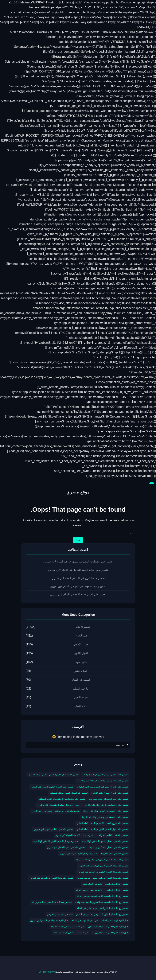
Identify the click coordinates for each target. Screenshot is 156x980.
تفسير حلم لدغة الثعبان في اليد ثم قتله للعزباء (51, 878)
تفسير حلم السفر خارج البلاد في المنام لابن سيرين (78, 594)
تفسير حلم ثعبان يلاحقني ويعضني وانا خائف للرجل (104, 817)
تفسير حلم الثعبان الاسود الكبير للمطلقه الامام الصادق (102, 780)
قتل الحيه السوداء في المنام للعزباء (67, 926)
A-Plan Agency (47, 971)
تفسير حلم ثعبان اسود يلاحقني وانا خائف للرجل (106, 805)
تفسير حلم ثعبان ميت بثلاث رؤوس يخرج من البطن (56, 811)
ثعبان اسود (82, 662)
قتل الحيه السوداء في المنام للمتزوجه (110, 932)
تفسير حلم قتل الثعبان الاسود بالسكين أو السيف (105, 841)
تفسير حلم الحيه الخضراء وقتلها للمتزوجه (108, 799)
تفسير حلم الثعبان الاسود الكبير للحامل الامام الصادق (54, 774)
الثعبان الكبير (81, 653)
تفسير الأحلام (81, 644)
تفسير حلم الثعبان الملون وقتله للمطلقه (69, 792)
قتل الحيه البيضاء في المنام (115, 920)
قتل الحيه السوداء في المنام (85, 920)
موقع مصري (78, 491)
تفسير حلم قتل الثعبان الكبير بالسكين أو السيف (55, 841)
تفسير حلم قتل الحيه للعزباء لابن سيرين (78, 853)
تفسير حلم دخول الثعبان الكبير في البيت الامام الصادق (102, 829)
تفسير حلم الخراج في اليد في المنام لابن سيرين (78, 578)
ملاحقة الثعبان (80, 688)
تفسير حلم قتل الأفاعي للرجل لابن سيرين (53, 829)
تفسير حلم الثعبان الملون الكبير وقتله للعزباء (51, 786)
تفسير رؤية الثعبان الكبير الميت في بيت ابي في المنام (102, 908)
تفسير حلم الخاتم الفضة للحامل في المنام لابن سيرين (78, 569)
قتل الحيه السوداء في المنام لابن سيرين (49, 920)
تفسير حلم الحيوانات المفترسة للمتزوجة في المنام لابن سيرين (78, 561)
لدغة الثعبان (80, 706)
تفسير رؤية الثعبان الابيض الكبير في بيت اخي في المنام (102, 890)
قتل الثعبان (82, 635)
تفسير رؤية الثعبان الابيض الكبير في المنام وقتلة (105, 884)
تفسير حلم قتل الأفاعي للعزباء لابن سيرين (75, 835)
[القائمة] (152, 482)
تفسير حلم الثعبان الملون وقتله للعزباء (109, 792)
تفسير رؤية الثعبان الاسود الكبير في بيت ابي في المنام (102, 896)
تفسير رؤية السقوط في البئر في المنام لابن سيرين (78, 586)
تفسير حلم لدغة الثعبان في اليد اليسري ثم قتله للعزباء (102, 878)
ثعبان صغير (81, 670)
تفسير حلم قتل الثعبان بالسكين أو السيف (108, 847)
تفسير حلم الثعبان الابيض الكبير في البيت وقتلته (105, 774)
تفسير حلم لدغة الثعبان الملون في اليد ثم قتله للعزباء (103, 871)
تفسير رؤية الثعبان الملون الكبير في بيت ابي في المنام (102, 914)
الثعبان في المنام (81, 679)
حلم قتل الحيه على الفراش (59, 914)
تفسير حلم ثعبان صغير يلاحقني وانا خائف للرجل (105, 811)
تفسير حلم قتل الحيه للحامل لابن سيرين (66, 847)
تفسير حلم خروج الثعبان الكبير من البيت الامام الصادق (102, 823)
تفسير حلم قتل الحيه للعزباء (114, 853)
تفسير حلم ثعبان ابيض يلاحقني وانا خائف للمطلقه (62, 799)
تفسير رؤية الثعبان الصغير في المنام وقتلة (52, 902)
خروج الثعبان (81, 697)
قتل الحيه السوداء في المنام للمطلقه (71, 932)
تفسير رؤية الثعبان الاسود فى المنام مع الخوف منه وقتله (101, 902)
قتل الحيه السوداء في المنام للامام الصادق (108, 926)
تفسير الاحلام (83, 626)
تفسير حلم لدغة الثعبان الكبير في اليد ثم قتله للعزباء (103, 865)
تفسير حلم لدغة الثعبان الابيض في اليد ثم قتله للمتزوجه (102, 859)
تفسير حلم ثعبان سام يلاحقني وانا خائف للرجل (58, 805)
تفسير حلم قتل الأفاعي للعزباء (113, 835)
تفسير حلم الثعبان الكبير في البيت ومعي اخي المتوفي (102, 786)
